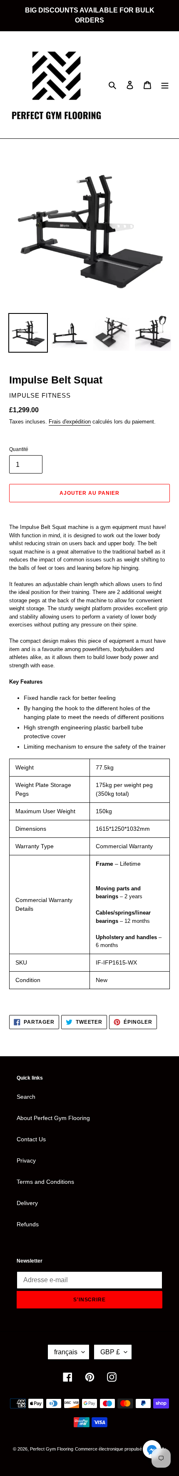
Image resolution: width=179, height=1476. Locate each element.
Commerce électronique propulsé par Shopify (120, 1448)
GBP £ (110, 1352)
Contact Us (31, 1139)
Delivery (27, 1203)
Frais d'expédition (70, 421)
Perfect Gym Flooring (51, 1448)
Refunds (28, 1224)
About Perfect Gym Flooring (53, 1118)
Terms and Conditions (45, 1181)
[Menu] (165, 84)
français (65, 1352)
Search (26, 1096)
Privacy (26, 1160)
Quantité (18, 449)
